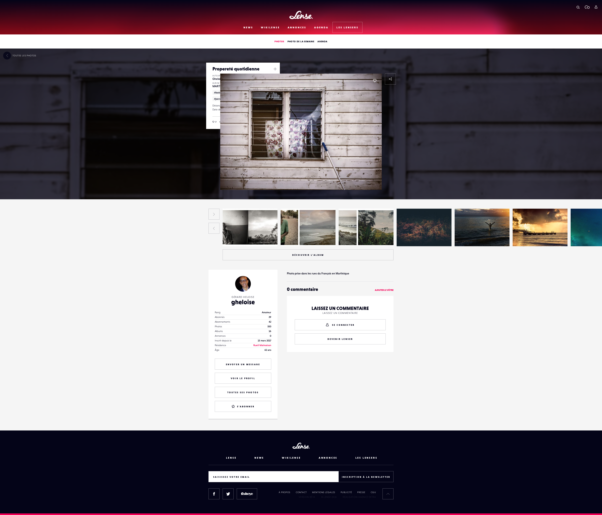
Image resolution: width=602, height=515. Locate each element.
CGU (373, 492)
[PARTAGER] (390, 79)
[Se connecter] (595, 7)
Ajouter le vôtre (384, 290)
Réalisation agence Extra (359, 497)
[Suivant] (214, 214)
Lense (231, 457)
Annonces (297, 27)
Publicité (346, 492)
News (248, 27)
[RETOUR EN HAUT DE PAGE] (388, 493)
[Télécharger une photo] (587, 7)
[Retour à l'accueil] (301, 15)
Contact (301, 492)
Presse (361, 492)
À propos (284, 492)
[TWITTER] (228, 493)
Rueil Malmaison (262, 345)
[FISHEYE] (247, 493)
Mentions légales (323, 492)
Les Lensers (347, 27)
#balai (218, 92)
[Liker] (374, 80)
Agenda (321, 27)
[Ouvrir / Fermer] (275, 69)
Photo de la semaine (301, 41)
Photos (279, 41)
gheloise (243, 302)
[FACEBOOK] (214, 493)
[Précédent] (214, 228)
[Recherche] (578, 7)
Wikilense (270, 27)
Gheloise (217, 78)
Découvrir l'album (308, 255)
